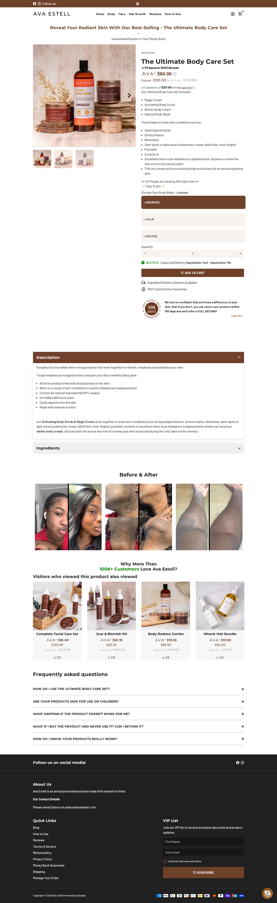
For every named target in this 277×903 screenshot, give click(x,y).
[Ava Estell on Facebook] (34, 3)
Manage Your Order (46, 878)
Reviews (155, 14)
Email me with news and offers (184, 861)
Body (111, 14)
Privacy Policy (42, 859)
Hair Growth (137, 14)
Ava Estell (57, 895)
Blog (36, 827)
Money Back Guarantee (48, 865)
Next (129, 95)
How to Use (173, 14)
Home (100, 14)
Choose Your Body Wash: (164, 192)
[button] (192, 88)
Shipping (39, 871)
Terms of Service (44, 846)
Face (122, 14)
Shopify (82, 895)
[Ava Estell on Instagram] (39, 3)
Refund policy (42, 852)
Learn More (236, 315)
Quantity (147, 247)
